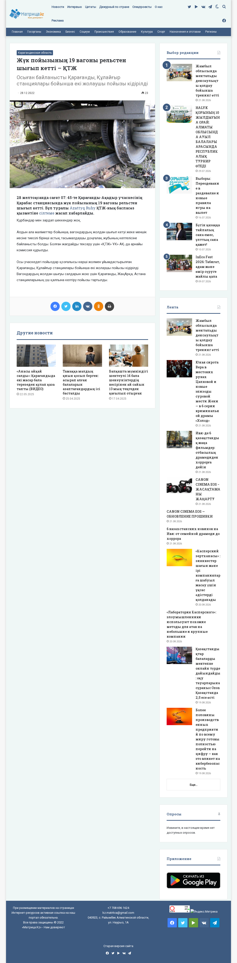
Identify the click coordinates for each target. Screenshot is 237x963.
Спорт (161, 31)
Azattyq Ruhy (83, 207)
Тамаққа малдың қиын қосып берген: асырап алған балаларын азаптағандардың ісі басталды (81, 382)
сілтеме (47, 213)
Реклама (58, 20)
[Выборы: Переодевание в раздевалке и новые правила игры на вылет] (179, 185)
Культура (147, 31)
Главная (17, 31)
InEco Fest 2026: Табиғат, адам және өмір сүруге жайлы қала (208, 267)
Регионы (211, 31)
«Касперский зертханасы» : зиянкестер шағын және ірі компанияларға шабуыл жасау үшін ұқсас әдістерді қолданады (208, 575)
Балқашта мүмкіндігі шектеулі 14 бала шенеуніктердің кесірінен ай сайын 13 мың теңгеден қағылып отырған (128, 382)
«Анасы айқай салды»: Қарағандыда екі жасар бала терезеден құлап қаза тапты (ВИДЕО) (36, 380)
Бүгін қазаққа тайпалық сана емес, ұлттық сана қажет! (208, 235)
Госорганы (34, 31)
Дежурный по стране (114, 7)
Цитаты (90, 7)
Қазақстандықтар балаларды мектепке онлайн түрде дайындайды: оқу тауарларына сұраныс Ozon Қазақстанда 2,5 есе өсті (208, 673)
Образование (127, 31)
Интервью (74, 7)
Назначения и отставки (185, 31)
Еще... (193, 784)
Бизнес (70, 31)
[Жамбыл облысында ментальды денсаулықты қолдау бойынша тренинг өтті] (179, 72)
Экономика (53, 31)
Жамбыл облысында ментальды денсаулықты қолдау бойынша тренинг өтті (207, 80)
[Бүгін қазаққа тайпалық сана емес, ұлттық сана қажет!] (179, 231)
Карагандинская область (35, 52)
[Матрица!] (26, 14)
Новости (58, 7)
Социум (85, 31)
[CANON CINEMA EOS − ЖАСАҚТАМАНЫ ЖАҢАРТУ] (179, 486)
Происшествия (104, 31)
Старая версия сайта (118, 946)
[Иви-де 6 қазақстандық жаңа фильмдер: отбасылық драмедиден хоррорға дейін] (179, 439)
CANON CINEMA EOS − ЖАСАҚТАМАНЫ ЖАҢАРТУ (208, 489)
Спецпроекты (142, 7)
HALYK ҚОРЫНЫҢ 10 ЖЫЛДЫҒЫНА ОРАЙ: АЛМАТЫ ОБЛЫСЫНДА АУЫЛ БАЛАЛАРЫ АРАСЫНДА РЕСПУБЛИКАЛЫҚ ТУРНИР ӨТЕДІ (208, 137)
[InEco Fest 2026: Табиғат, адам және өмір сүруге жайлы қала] (179, 263)
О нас (158, 7)
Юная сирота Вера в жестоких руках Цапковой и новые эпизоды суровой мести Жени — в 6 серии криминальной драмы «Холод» (207, 391)
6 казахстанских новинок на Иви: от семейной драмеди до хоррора (193, 534)
